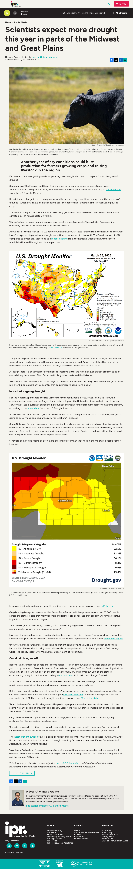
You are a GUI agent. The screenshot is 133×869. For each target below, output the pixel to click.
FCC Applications (54, 838)
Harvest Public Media (16, 22)
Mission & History (54, 830)
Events (77, 830)
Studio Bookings (81, 838)
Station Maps (107, 832)
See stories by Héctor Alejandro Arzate (47, 805)
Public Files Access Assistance (60, 843)
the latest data (56, 348)
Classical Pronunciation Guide (115, 841)
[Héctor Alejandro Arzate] (18, 798)
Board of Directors (55, 834)
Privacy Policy (108, 836)
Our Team (51, 832)
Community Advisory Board (59, 836)
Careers (77, 834)
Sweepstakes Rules (110, 834)
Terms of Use (107, 838)
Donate (122, 4)
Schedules (106, 830)
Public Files (52, 841)
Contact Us (79, 836)
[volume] (15, 13)
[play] (7, 13)
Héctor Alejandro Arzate (45, 57)
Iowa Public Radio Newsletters (87, 832)
